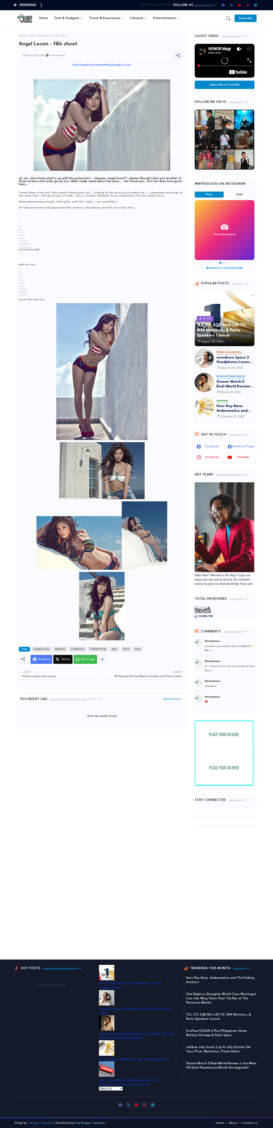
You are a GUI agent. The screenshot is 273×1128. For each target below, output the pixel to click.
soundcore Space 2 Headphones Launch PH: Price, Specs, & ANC (233, 360)
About (233, 1122)
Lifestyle (136, 18)
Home (43, 18)
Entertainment (164, 18)
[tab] (43, 18)
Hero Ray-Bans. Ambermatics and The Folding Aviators (234, 408)
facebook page (243, 446)
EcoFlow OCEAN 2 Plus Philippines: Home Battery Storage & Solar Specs (216, 1033)
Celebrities (77, 649)
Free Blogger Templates (90, 1123)
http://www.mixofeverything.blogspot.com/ (102, 64)
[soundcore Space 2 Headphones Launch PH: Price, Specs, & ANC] (204, 358)
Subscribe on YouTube (224, 84)
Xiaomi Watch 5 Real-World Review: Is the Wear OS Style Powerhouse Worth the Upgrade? (235, 384)
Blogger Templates (42, 1123)
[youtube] (240, 5)
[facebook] (223, 5)
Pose (126, 649)
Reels (240, 194)
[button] (228, 18)
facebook (212, 446)
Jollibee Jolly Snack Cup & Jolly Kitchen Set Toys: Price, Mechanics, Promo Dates (218, 1049)
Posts (209, 194)
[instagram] (248, 5)
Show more (170, 699)
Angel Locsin (41, 649)
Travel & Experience (104, 18)
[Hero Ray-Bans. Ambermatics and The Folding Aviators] (204, 406)
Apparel (60, 649)
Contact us (250, 1122)
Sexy (32, 35)
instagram (212, 457)
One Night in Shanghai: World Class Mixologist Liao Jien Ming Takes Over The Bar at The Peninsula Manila (221, 998)
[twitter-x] (231, 5)
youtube (243, 457)
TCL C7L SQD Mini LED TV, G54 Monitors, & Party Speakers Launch (218, 1017)
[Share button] (102, 659)
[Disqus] (102, 788)
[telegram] (256, 5)
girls (114, 649)
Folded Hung (98, 649)
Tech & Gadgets (66, 18)
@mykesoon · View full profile (224, 268)
